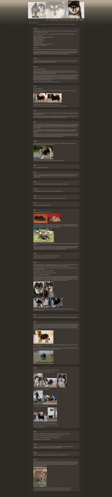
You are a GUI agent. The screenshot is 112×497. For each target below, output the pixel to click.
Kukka (52, 52)
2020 (48, 24)
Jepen (57, 77)
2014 (59, 24)
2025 (39, 24)
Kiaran (47, 160)
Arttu (66, 52)
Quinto (34, 205)
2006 (74, 24)
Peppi (34, 34)
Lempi (65, 90)
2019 (50, 24)
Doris (34, 246)
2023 (43, 24)
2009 (69, 24)
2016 (56, 24)
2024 (41, 24)
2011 (65, 24)
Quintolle (34, 167)
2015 (58, 24)
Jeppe (50, 143)
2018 (52, 24)
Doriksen (43, 135)
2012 (63, 24)
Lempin (76, 77)
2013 (61, 24)
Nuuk (50, 90)
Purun (58, 51)
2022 (45, 24)
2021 (46, 24)
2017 (54, 24)
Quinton (42, 439)
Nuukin (73, 51)
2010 (67, 24)
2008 (71, 24)
